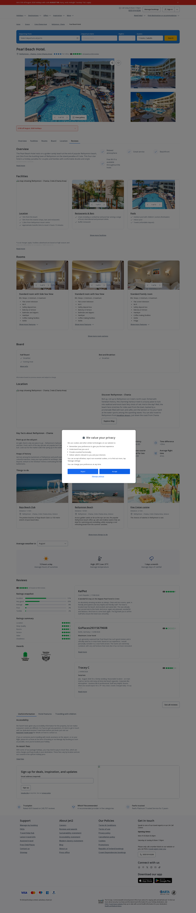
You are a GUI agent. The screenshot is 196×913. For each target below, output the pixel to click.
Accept (114, 471)
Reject (83, 471)
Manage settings (98, 476)
